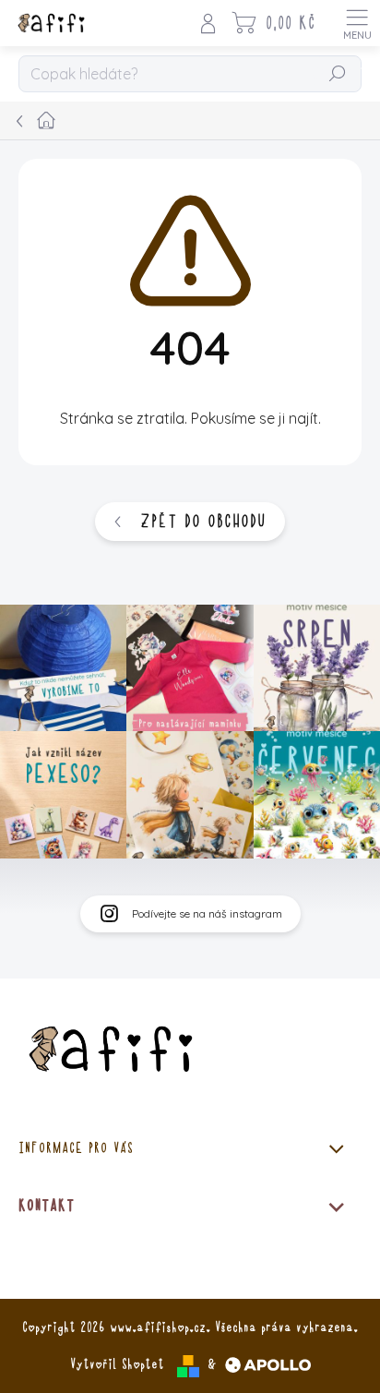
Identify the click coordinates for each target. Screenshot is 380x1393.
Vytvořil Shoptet (117, 1364)
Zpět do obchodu (203, 521)
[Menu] (357, 23)
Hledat (338, 75)
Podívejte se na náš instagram (207, 913)
